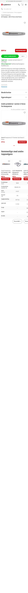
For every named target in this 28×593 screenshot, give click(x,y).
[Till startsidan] (6, 4)
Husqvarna (4, 86)
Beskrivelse (6, 92)
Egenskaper (6, 97)
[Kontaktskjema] (19, 4)
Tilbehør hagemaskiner (8, 12)
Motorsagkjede (18, 12)
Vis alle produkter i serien (18, 109)
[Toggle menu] (26, 5)
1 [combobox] (23, 56)
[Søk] (2, 9)
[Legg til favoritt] (25, 23)
